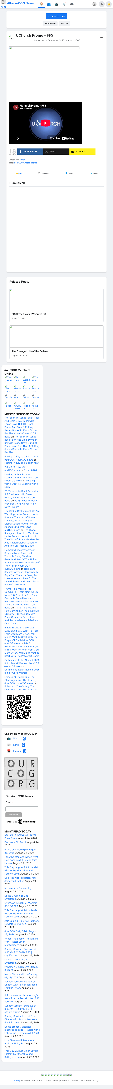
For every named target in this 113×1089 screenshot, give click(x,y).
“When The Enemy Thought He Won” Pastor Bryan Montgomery (21, 941)
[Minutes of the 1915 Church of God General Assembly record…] (17, 388)
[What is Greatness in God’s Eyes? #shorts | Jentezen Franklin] (17, 397)
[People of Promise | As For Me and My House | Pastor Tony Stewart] (26, 405)
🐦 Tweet (94, 173)
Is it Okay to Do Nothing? (18, 888)
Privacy (17, 1080)
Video (22, 159)
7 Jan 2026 (30, 470)
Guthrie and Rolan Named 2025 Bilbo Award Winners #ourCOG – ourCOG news (22, 663)
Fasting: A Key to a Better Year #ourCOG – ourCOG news (21, 458)
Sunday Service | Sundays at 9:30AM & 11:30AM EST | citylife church (20, 952)
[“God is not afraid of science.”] (8, 388)
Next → (64, 23)
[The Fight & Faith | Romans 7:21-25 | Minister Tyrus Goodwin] (35, 379)
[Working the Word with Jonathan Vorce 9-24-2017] (26, 379)
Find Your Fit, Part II (15, 842)
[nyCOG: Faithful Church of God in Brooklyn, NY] (17, 405)
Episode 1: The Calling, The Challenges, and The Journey (20, 688)
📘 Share (69, 173)
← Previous (50, 23)
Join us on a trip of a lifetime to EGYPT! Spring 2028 (22, 922)
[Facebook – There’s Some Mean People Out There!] (8, 405)
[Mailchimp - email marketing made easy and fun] (21, 824)
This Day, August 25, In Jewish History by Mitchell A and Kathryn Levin (21, 870)
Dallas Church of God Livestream (16, 897)
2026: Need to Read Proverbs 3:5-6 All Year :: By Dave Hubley (20, 503)
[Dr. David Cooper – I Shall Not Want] (17, 379)
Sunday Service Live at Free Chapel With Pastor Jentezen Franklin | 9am (20, 1019)
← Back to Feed (56, 16)
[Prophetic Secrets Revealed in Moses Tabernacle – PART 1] (8, 397)
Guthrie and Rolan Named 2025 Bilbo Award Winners (22, 671)
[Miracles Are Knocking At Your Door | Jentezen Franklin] (35, 405)
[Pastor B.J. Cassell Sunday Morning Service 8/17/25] (26, 388)
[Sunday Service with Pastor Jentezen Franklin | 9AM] (35, 397)
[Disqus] (56, 228)
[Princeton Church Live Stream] (26, 397)
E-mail (9, 802)
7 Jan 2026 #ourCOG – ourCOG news (17, 469)
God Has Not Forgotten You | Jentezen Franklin (20, 879)
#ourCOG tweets (22, 163)
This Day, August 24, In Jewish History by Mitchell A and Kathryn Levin (21, 913)
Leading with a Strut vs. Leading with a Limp (21, 483)
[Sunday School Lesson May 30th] (35, 388)
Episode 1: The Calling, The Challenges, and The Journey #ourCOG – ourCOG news (20, 680)
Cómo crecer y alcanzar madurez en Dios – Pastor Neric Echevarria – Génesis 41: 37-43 (22, 1029)
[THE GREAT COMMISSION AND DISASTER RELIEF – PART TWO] (8, 379)
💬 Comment (43, 173)
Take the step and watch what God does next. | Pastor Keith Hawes (21, 860)
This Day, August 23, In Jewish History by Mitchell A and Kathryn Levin (21, 1054)
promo (34, 163)
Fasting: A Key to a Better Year (21, 462)
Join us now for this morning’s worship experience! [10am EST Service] (21, 998)
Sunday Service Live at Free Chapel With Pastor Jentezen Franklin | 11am (20, 984)
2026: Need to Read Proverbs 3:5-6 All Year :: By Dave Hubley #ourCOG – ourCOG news (21, 496)
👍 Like (19, 173)
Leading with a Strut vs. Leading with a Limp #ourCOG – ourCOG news (21, 477)
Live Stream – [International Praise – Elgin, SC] (19, 1042)
